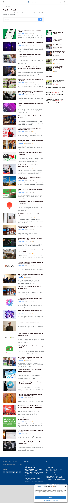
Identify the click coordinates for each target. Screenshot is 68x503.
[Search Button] (64, 2)
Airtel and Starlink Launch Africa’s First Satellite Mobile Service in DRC (54, 483)
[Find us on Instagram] (10, 472)
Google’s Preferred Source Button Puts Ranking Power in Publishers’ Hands (59, 46)
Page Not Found (9, 6)
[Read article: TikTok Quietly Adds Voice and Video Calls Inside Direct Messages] (9, 302)
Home (4, 6)
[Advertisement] (56, 14)
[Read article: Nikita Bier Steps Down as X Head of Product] (9, 326)
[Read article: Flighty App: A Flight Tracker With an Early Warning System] (9, 46)
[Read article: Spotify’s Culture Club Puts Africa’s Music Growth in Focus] (9, 107)
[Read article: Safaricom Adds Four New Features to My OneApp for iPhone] (9, 193)
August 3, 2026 (28, 433)
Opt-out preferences (48, 500)
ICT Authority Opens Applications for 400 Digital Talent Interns (55, 480)
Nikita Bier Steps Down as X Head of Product (29, 322)
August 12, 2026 (28, 241)
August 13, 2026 (28, 229)
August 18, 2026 (28, 155)
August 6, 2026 (28, 349)
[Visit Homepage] (32, 2)
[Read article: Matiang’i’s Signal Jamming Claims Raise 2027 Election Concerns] (9, 181)
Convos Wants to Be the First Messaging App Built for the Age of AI (34, 470)
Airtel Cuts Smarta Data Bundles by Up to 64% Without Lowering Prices (55, 473)
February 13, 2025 (55, 104)
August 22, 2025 (59, 100)
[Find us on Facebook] (4, 472)
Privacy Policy (55, 500)
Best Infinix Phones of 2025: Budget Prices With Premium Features (59, 81)
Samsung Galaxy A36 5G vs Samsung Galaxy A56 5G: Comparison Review (54, 95)
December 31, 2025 (57, 84)
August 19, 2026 (28, 106)
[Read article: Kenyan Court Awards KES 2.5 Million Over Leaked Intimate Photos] (9, 254)
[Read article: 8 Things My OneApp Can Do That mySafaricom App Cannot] (9, 350)
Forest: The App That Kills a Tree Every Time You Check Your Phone (34, 482)
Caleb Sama (21, 313)
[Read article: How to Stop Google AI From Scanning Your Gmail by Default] (9, 434)
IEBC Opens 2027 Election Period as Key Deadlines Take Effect (58, 61)
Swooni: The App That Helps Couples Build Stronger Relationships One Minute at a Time (33, 478)
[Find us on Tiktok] (20, 472)
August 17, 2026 (28, 180)
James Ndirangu (22, 217)
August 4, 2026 (28, 385)
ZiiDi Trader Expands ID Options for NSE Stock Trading (58, 32)
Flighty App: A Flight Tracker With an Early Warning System (57, 39)
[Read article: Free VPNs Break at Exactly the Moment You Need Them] (9, 218)
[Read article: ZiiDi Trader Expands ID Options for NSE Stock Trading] (9, 34)
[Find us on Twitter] (7, 472)
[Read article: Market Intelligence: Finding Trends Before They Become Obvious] (9, 446)
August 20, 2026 (30, 217)
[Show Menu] (3, 2)
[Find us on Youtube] (13, 472)
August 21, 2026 (28, 33)
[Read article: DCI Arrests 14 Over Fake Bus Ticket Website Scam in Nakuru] (9, 120)
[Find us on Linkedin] (17, 472)
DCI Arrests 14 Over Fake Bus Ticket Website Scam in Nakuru (54, 470)
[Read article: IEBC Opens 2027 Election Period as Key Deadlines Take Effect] (9, 83)
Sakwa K (20, 70)
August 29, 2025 (49, 97)
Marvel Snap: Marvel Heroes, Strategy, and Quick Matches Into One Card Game (34, 474)
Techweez (21, 143)
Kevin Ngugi (21, 33)
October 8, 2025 (56, 92)
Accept (50, 497)
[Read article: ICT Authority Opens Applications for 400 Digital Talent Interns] (9, 156)
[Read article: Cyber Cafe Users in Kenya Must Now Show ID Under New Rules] (9, 290)
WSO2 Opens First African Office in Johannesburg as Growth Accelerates (54, 477)
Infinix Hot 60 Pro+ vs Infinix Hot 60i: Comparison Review (54, 100)
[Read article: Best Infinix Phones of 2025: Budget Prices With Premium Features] (49, 82)
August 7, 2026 (28, 313)
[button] (65, 486)
